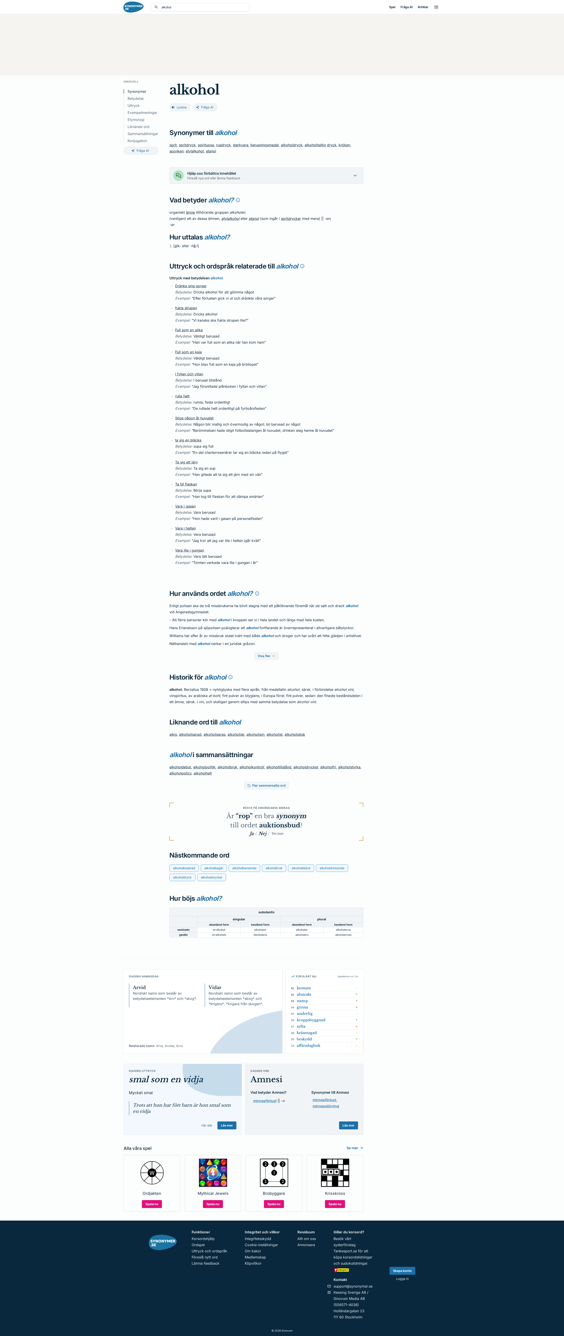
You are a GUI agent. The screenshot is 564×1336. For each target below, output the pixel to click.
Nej (262, 833)
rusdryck (223, 145)
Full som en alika (189, 330)
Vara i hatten (185, 528)
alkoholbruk (227, 767)
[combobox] (203, 7)
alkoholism (255, 734)
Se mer (352, 1148)
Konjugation (137, 141)
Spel (392, 7)
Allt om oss (306, 1238)
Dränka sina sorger (191, 286)
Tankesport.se (345, 1251)
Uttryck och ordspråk (209, 1251)
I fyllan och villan (189, 374)
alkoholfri (328, 767)
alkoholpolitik (204, 767)
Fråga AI (406, 7)
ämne (190, 212)
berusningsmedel (264, 145)
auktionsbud (279, 825)
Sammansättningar (143, 134)
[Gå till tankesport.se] (353, 1269)
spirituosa (206, 145)
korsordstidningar (357, 1257)
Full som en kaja (188, 352)
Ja (252, 833)
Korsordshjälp (203, 1238)
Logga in (402, 1278)
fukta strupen (186, 308)
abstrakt (304, 994)
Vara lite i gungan (189, 550)
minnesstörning (326, 1106)
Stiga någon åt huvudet (194, 418)
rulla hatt (182, 396)
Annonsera (306, 1245)
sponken (176, 151)
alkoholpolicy (180, 773)
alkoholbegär (213, 868)
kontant (304, 988)
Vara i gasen (185, 506)
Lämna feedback (205, 1263)
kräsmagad (307, 1032)
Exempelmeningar (142, 112)
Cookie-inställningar (261, 1245)
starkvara (240, 145)
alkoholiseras (214, 734)
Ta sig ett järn (186, 462)
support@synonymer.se (353, 1286)
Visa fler (264, 656)
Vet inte (277, 834)
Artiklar (423, 7)
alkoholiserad (190, 734)
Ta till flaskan (186, 484)
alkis (173, 734)
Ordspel (198, 1245)
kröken (344, 145)
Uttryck (134, 105)
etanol (211, 151)
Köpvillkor (253, 1263)
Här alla (206, 1125)
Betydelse (136, 98)
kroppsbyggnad (311, 1020)
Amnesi (266, 1079)
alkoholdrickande (332, 868)
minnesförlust (264, 1101)
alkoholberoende (244, 868)
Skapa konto (402, 1271)
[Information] (237, 200)
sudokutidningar (354, 1263)
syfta (301, 1026)
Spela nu (151, 1204)
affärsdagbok (308, 1045)
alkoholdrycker (305, 767)
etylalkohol (195, 151)
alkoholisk (236, 734)
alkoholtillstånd (278, 767)
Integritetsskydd (258, 1238)
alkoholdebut (180, 767)
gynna (302, 1007)
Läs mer (227, 1125)
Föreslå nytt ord (205, 1257)
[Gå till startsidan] (133, 7)
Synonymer (137, 91)
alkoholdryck (291, 145)
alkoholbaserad (184, 868)
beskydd (304, 1039)
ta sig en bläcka (188, 440)
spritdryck (187, 145)
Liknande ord (138, 126)
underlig (305, 1013)
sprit (173, 145)
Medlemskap (255, 1257)
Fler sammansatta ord (269, 785)
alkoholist (274, 734)
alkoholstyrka (349, 767)
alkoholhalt (203, 773)
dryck (331, 145)
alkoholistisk (295, 734)
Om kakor (253, 1251)
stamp (302, 1001)
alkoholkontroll (251, 767)
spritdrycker (291, 218)
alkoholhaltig (315, 145)
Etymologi (136, 119)
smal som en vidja (166, 1079)
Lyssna (182, 107)
